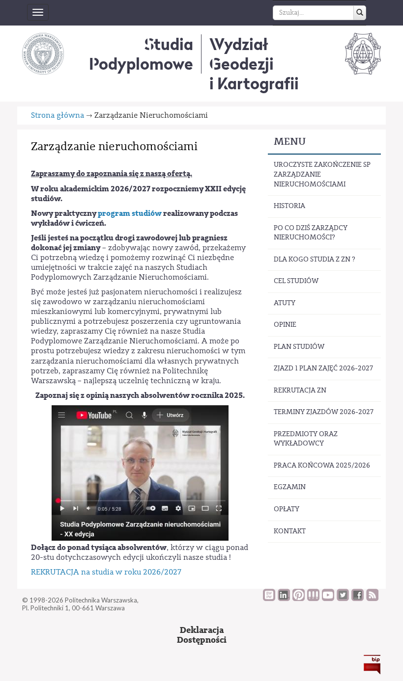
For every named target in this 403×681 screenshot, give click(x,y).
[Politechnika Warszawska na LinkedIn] (284, 598)
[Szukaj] (359, 12)
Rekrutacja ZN (300, 390)
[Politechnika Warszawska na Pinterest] (298, 598)
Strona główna (57, 115)
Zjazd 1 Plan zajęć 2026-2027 (323, 368)
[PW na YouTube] (328, 598)
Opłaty (286, 509)
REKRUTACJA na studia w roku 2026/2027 (106, 572)
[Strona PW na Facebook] (357, 598)
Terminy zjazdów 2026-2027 (324, 412)
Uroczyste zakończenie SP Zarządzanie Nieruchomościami (322, 174)
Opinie (285, 324)
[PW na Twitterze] (343, 598)
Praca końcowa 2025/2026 (322, 465)
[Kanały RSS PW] (372, 598)
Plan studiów (299, 346)
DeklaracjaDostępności (202, 635)
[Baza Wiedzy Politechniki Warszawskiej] (269, 598)
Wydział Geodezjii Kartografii (254, 64)
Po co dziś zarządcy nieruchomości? (310, 233)
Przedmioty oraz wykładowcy (306, 439)
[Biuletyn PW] (313, 598)
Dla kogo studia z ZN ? (314, 259)
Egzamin (290, 487)
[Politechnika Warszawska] (43, 53)
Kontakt (290, 531)
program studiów (130, 213)
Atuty (284, 303)
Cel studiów (296, 281)
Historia (289, 206)
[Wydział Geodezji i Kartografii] (363, 53)
